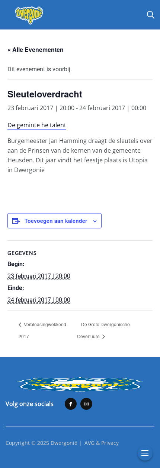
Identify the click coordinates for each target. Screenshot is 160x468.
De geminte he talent (36, 125)
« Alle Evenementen (35, 49)
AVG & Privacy (101, 442)
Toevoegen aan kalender (56, 220)
